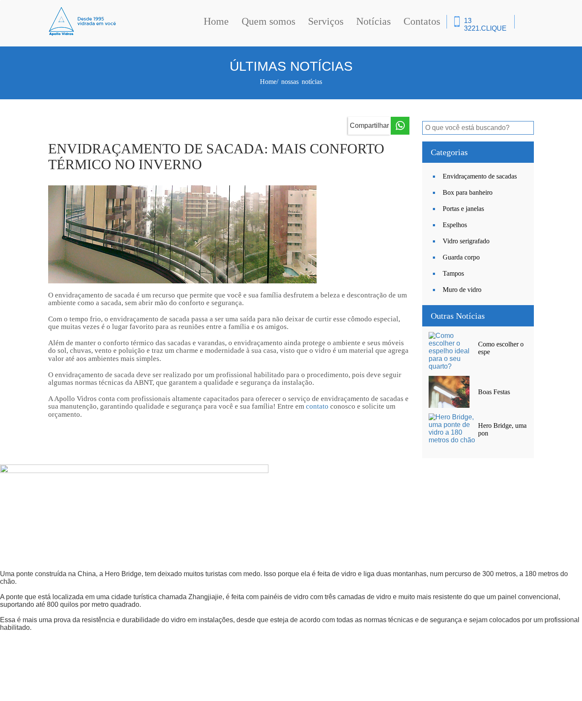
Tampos (453, 273)
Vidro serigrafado (466, 241)
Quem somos (268, 21)
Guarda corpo (461, 257)
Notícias (373, 21)
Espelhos (455, 224)
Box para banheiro (468, 192)
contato (317, 406)
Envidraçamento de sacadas (480, 176)
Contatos (421, 21)
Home (216, 21)
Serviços (325, 21)
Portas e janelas (463, 208)
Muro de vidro (462, 289)
